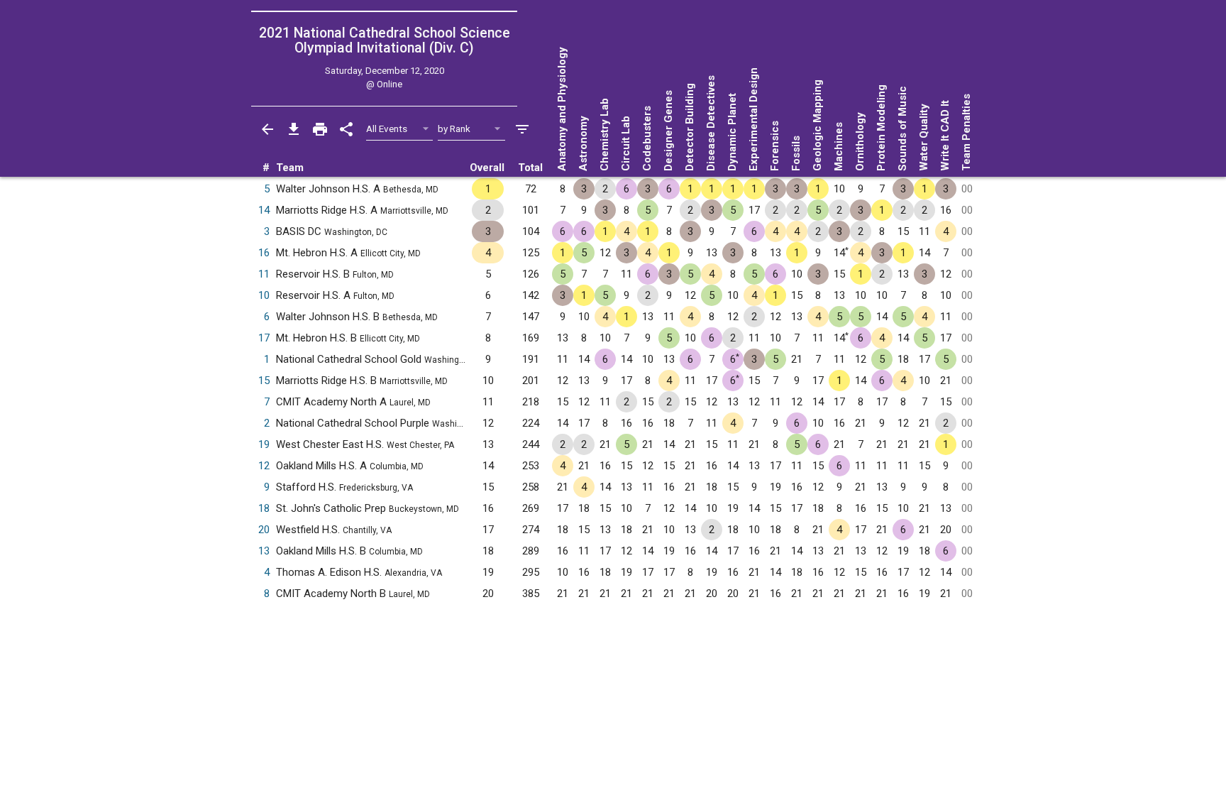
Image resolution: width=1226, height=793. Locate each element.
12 (264, 465)
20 (264, 529)
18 (264, 508)
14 (264, 210)
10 (264, 295)
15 (264, 380)
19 (264, 444)
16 (264, 252)
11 (264, 274)
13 (264, 551)
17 (264, 338)
